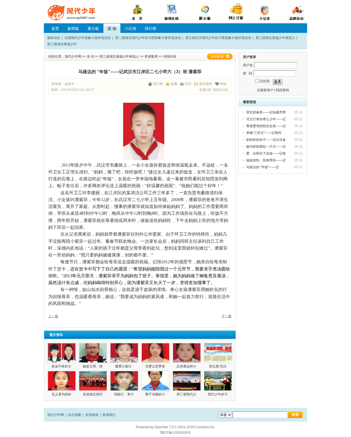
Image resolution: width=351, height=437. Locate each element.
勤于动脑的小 (155, 394)
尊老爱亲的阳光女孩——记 (266, 126)
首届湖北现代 (93, 394)
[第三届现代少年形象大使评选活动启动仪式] (186, 381)
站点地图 (74, 415)
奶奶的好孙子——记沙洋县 (266, 140)
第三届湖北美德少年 (62, 44)
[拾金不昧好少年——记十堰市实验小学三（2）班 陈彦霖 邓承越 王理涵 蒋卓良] (61, 353)
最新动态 (53, 38)
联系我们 (109, 415)
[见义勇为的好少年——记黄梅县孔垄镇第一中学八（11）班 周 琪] (61, 381)
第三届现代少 (187, 394)
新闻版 (73, 28)
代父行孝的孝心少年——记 (266, 119)
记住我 (265, 81)
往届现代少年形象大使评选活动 (88, 38)
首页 (55, 28)
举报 (223, 84)
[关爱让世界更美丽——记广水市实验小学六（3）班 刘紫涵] (155, 353)
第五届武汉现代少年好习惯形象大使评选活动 (218, 38)
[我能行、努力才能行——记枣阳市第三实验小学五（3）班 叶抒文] (124, 381)
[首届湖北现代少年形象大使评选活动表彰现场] (93, 381)
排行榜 (150, 28)
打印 (188, 84)
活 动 (111, 28)
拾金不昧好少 (62, 366)
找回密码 (282, 90)
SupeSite (161, 427)
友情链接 (91, 415)
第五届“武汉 (218, 366)
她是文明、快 (93, 366)
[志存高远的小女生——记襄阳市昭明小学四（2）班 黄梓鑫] (186, 353)
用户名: (248, 65)
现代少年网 (73, 56)
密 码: (248, 73)
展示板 (93, 28)
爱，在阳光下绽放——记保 (266, 153)
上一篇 (53, 316)
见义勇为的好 (62, 394)
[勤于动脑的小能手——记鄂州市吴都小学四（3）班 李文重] (155, 381)
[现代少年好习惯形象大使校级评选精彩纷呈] (218, 381)
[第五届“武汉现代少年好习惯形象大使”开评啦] (218, 353)
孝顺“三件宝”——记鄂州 (264, 133)
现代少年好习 (218, 394)
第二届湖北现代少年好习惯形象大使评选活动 (148, 38)
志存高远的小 (187, 366)
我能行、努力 (124, 394)
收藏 (174, 84)
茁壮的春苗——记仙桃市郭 (266, 112)
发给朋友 (205, 84)
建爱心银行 (124, 366)
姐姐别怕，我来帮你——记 (266, 160)
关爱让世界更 (155, 366)
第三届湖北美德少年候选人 (275, 38)
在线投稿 (219, 56)
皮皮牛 (69, 84)
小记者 (130, 28)
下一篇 (226, 316)
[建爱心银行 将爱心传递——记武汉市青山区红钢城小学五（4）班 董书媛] (124, 353)
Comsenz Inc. (205, 427)
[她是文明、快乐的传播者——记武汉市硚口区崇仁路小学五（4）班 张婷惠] (93, 353)
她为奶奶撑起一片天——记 (266, 146)
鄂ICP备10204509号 (175, 433)
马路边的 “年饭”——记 (263, 167)
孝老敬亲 (151, 56)
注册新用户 (265, 90)
